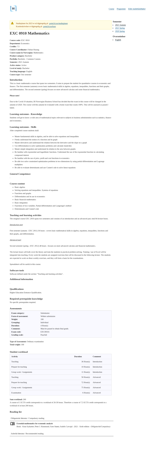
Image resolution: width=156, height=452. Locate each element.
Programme (121, 9)
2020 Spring (120, 31)
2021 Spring (120, 28)
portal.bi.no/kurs (49, 26)
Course (111, 9)
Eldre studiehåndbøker (137, 9)
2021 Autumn (120, 25)
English (118, 40)
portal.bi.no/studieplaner (58, 23)
